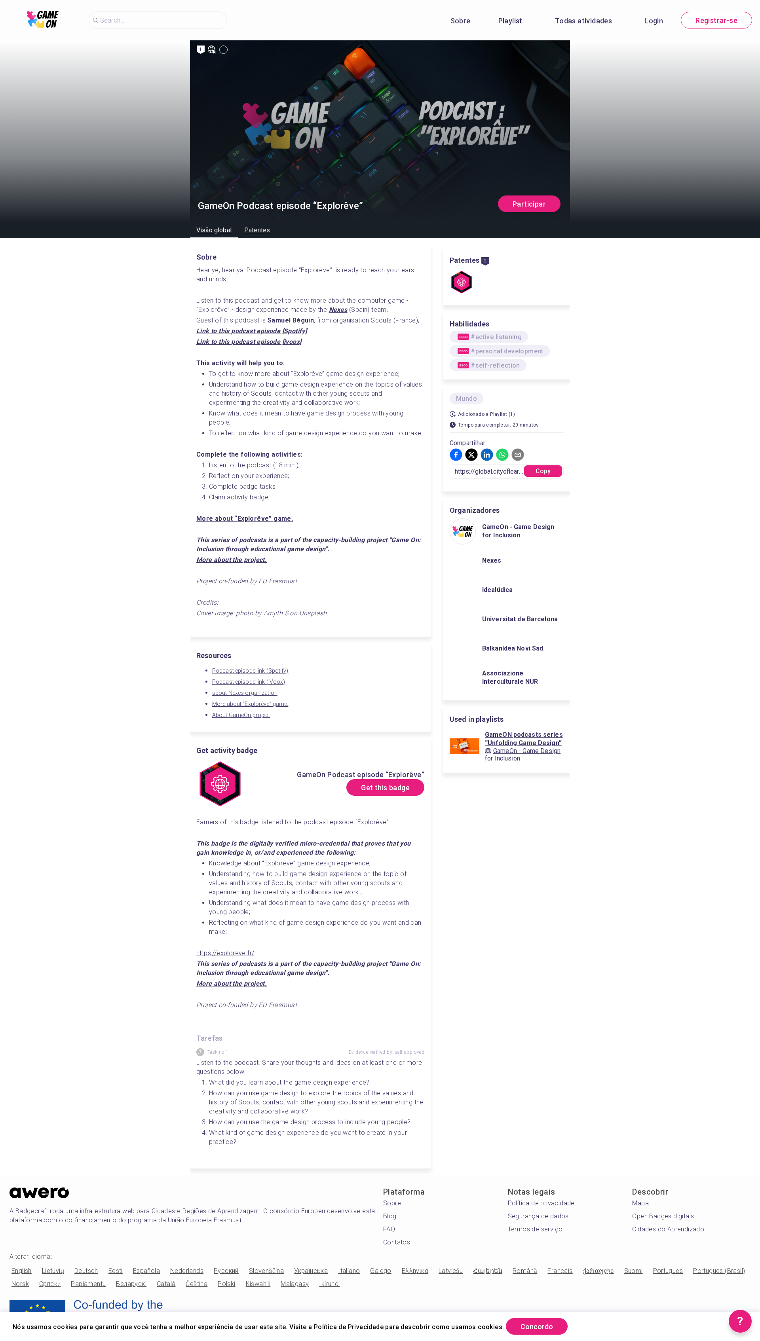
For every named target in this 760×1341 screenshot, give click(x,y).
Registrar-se (716, 20)
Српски (50, 1284)
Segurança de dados (538, 1216)
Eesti (115, 1271)
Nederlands (186, 1271)
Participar (529, 204)
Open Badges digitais (663, 1216)
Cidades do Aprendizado (668, 1229)
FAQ (389, 1229)
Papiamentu (88, 1284)
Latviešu (451, 1271)
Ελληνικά (415, 1271)
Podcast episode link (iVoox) (248, 682)
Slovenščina (266, 1271)
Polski (226, 1284)
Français (559, 1271)
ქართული (598, 1271)
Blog (390, 1216)
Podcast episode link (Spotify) (250, 671)
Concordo (537, 1326)
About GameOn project (241, 715)
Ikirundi (329, 1284)
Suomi (633, 1271)
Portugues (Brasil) (719, 1271)
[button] (456, 454)
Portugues (668, 1271)
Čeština (196, 1284)
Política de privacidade (541, 1203)
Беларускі (131, 1284)
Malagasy (295, 1284)
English (21, 1271)
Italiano (349, 1271)
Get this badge (385, 787)
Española (146, 1271)
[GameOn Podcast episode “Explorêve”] (461, 283)
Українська (311, 1271)
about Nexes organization (244, 693)
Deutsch (86, 1271)
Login (653, 21)
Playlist (510, 21)
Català (166, 1284)
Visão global (214, 230)
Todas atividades (583, 21)
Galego (380, 1271)
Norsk (20, 1284)
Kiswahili (258, 1284)
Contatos (396, 1242)
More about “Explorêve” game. (250, 704)
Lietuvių (53, 1271)
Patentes (257, 230)
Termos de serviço (535, 1229)
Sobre (460, 21)
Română (525, 1271)
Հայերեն (487, 1271)
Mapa (640, 1203)
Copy (543, 471)
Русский (226, 1271)
